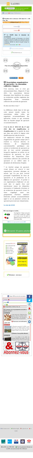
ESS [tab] (5, 311)
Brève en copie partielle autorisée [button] (16, 229)
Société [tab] (6, 309)
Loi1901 (15, 4)
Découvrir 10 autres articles (18, 238)
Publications (18, 13)
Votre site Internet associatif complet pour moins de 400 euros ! (18, 9)
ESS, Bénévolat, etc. (17, 54)
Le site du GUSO (9, 211)
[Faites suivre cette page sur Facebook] (29, 304)
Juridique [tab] (6, 306)
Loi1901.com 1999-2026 (10, 454)
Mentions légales (16, 435)
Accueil (6, 13)
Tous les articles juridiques (17, 50)
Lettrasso (15, 26)
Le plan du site (26, 435)
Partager (12, 13)
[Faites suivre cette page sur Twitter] (29, 307)
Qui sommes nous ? (6, 435)
